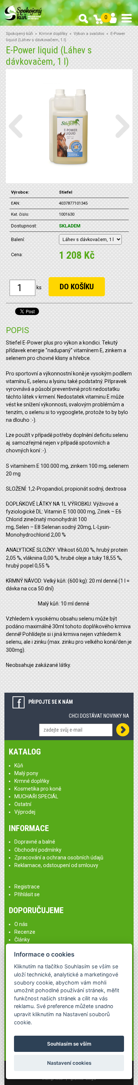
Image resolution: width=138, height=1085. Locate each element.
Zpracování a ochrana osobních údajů (58, 857)
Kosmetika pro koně (37, 789)
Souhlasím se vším (69, 1044)
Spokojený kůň (19, 33)
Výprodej (24, 812)
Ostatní (22, 804)
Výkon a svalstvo (89, 33)
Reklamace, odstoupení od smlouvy (56, 865)
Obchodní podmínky (37, 850)
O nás (21, 924)
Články (22, 940)
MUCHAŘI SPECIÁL (36, 796)
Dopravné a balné (34, 842)
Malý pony (26, 773)
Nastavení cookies (69, 1063)
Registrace (27, 887)
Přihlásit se (27, 894)
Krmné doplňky (53, 33)
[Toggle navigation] (127, 18)
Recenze (24, 932)
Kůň (18, 765)
